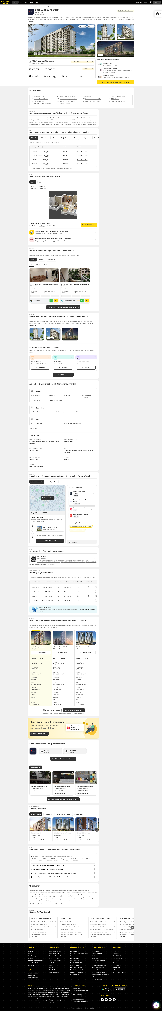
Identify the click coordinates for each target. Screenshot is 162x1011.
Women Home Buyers (119, 972)
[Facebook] (102, 999)
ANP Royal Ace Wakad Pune (98, 932)
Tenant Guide (116, 967)
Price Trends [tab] (45, 138)
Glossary (115, 953)
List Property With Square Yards (79, 953)
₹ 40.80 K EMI (51, 226)
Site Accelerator (74, 960)
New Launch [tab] (49, 814)
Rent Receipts (95, 970)
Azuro (50, 965)
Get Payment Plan (89, 224)
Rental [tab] (41, 259)
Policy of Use (31, 975)
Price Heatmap (96, 951)
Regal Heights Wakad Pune (39, 932)
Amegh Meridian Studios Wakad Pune (131, 934)
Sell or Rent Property (141, 2)
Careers (30, 953)
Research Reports (118, 958)
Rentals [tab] (73, 138)
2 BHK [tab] (41, 182)
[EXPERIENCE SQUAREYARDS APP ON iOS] (120, 991)
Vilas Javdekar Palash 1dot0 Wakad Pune (72, 934)
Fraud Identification (33, 977)
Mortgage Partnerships (76, 972)
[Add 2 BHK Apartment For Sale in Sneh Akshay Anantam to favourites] (87, 270)
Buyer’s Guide (117, 963)
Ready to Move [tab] (78, 814)
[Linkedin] (106, 999)
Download (41, 367)
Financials (30, 958)
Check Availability (82, 152)
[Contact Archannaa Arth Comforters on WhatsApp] (82, 300)
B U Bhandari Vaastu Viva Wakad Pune (101, 929)
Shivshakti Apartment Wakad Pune (41, 927)
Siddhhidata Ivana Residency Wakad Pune (42, 922)
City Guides (116, 960)
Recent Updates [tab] (85, 138)
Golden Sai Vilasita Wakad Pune (129, 929)
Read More (31, 21)
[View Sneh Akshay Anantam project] (41, 638)
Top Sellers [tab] (51, 259)
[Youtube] (110, 999)
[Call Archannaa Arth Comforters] (87, 300)
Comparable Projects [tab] (59, 138)
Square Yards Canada (55, 951)
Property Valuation (97, 953)
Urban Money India (54, 958)
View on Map (73, 542)
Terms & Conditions (33, 973)
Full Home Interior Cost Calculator (101, 977)
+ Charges (51, 61)
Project (31, 2)
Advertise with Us (75, 965)
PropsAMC (52, 970)
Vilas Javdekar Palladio (60, 647)
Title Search (95, 956)
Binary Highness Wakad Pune (128, 922)
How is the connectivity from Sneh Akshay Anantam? (48, 869)
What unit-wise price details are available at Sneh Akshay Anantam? (52, 856)
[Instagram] (114, 999)
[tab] (42, 187)
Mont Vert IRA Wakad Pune (98, 927)
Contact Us (31, 965)
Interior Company (53, 963)
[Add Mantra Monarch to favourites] (48, 819)
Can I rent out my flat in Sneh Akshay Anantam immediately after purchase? (55, 873)
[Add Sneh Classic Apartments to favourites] (48, 772)
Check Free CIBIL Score (98, 972)
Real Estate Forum (118, 956)
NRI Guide (116, 970)
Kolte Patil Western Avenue (84, 647)
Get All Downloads (64, 375)
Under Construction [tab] (63, 814)
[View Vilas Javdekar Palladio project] (63, 638)
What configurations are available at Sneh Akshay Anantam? (50, 877)
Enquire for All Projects (52, 710)
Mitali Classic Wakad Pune (38, 934)
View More (34, 936)
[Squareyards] (5, 2)
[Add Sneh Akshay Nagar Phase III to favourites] (94, 772)
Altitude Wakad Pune (66, 929)
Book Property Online (55, 972)
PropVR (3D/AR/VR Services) (78, 963)
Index (96, 587)
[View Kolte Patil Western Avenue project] (86, 638)
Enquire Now (42, 652)
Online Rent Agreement (98, 967)
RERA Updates (88, 69)
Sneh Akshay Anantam (38, 647)
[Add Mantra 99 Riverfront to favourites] (94, 819)
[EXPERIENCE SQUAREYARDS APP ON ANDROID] (107, 991)
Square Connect (74, 956)
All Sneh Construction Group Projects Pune (62, 799)
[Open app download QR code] (158, 14)
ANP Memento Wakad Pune (98, 924)
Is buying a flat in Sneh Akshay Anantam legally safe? (48, 865)
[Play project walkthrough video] (70, 334)
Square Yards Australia (55, 956)
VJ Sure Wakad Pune (66, 922)
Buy (21, 2)
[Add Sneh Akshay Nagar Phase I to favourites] (71, 772)
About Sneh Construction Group (62, 759)
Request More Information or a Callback (116, 82)
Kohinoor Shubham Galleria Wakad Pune (72, 927)
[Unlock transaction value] (77, 587)
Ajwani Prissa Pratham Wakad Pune (130, 932)
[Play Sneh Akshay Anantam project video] (115, 49)
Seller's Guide (117, 965)
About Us (30, 951)
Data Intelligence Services (77, 970)
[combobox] (50, 535)
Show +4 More (33, 428)
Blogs (37, 2)
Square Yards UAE (54, 953)
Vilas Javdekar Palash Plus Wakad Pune (72, 932)
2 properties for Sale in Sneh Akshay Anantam (62, 307)
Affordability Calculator (98, 963)
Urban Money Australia (55, 960)
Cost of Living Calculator (98, 960)
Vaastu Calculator (96, 958)
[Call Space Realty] (56, 300)
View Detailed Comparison (72, 710)
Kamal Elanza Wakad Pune (39, 924)
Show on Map (48, 498)
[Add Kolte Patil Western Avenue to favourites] (71, 819)
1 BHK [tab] (38, 265)
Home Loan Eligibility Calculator (100, 974)
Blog (114, 951)
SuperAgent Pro (74, 974)
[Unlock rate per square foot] (88, 587)
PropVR (51, 967)
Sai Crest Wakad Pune (37, 929)
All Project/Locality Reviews (99, 965)
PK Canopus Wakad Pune (127, 924)
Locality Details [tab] (52, 482)
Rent (26, 2)
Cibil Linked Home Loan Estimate (83, 62)
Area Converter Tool (97, 979)
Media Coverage (32, 956)
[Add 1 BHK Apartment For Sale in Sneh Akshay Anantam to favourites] (56, 270)
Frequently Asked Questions (35, 960)
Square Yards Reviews (34, 963)
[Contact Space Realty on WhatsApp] (51, 300)
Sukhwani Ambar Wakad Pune (99, 922)
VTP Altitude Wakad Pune (68, 924)
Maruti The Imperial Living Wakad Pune (101, 934)
